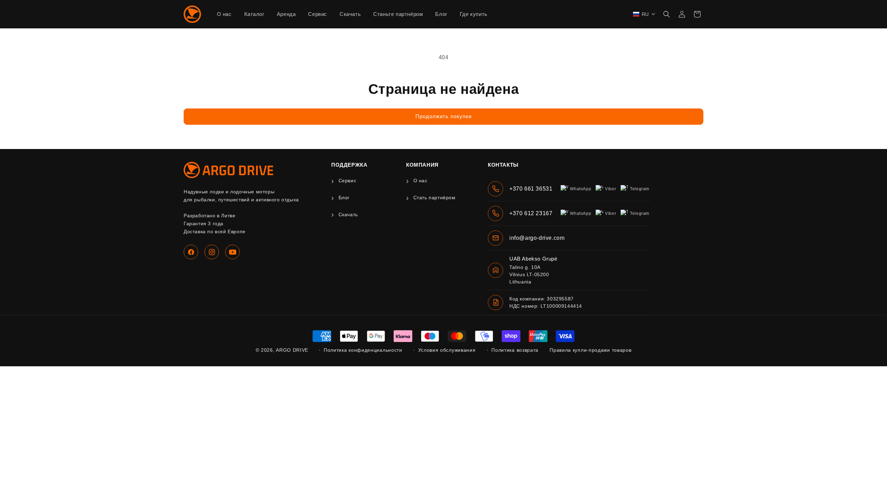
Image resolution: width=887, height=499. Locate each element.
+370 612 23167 (530, 213)
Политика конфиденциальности (363, 350)
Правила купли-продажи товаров (590, 350)
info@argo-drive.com (536, 238)
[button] (644, 14)
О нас (420, 180)
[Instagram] (211, 252)
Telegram (639, 188)
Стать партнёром (434, 197)
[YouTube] (232, 252)
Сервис (347, 180)
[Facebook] (191, 252)
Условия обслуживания (447, 350)
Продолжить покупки (443, 116)
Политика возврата (514, 350)
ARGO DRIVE (292, 350)
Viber (610, 188)
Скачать (348, 214)
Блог (344, 197)
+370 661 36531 (530, 189)
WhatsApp (580, 188)
